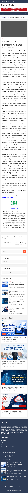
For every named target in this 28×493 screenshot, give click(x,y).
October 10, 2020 (6, 48)
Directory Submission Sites (8, 447)
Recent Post (7, 279)
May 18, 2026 (12, 304)
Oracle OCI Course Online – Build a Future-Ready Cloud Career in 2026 (16, 310)
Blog (2, 442)
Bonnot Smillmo (8, 5)
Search (24, 251)
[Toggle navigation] (3, 13)
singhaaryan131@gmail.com (8, 456)
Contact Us (4, 444)
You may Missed (7, 318)
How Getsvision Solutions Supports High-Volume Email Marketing (16, 284)
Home (2, 449)
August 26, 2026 (12, 287)
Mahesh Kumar (20, 287)
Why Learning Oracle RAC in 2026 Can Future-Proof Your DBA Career (16, 301)
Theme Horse (16, 488)
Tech (10, 298)
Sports (4, 38)
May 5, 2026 (11, 313)
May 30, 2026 (12, 296)
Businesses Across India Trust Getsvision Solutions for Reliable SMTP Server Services (17, 293)
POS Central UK (14, 48)
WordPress (18, 490)
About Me (3, 440)
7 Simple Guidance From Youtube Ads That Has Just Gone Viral (14, 243)
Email (10, 281)
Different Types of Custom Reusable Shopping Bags (15, 237)
